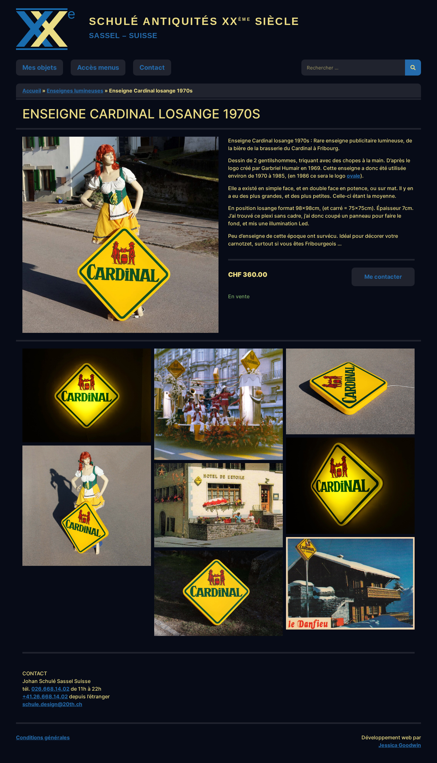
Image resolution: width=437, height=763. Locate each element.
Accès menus (98, 67)
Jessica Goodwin (399, 745)
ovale (353, 176)
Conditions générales (43, 737)
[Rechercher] (413, 68)
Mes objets (39, 67)
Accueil (31, 90)
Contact (152, 67)
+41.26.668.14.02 (45, 696)
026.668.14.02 (50, 689)
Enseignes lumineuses (75, 90)
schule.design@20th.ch (52, 704)
